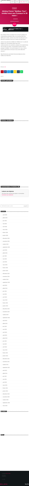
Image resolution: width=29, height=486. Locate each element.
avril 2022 (5, 347)
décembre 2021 (6, 358)
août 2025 (5, 250)
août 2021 (5, 370)
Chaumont (4, 173)
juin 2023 (5, 326)
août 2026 (5, 214)
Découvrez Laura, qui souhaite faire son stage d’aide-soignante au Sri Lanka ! (13, 106)
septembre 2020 (6, 402)
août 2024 (5, 285)
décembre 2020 (6, 394)
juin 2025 (5, 256)
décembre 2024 (6, 273)
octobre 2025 (5, 244)
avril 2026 (5, 226)
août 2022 (5, 335)
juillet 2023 (5, 323)
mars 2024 (5, 300)
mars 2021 (5, 385)
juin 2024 (5, 291)
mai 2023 (5, 329)
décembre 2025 (6, 238)
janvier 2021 (5, 391)
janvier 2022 (5, 355)
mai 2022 (5, 344)
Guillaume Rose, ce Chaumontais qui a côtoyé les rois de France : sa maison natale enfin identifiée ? (13, 177)
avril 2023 (5, 332)
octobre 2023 (5, 314)
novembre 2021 (6, 361)
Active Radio (8, 473)
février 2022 (5, 352)
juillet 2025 (5, 253)
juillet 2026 (5, 217)
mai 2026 (5, 223)
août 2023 (5, 320)
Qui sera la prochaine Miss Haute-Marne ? (17, 461)
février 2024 (5, 303)
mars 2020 (5, 405)
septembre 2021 (6, 367)
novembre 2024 (6, 276)
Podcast (14, 8)
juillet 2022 (5, 338)
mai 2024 (5, 294)
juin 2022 (5, 341)
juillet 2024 (5, 288)
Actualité (4, 142)
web (5, 66)
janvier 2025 (5, 270)
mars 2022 (5, 350)
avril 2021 (5, 382)
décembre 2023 (6, 308)
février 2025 (5, 267)
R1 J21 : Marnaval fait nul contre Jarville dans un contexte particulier (16, 456)
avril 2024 (5, 297)
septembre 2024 (6, 282)
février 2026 (5, 232)
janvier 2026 (5, 235)
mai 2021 (5, 379)
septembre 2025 (6, 247)
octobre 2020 (5, 399)
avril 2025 (5, 261)
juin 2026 (5, 220)
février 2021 (5, 388)
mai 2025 (5, 259)
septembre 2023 (6, 317)
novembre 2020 (6, 396)
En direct (4, 424)
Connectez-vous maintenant (7, 194)
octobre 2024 (5, 279)
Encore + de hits (7, 426)
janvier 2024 (5, 305)
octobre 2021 (5, 364)
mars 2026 (5, 229)
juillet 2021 (5, 373)
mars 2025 (5, 264)
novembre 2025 (6, 241)
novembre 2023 (6, 311)
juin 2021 (5, 376)
